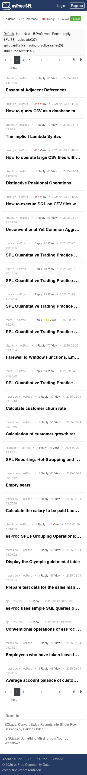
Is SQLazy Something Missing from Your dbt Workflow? (37, 740)
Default (8, 33)
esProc (24, 78)
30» (14, 67)
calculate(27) (27, 39)
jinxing (10, 103)
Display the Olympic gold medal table (43, 562)
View (52, 78)
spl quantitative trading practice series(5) (33, 45)
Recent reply (61, 33)
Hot (18, 33)
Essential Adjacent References (37, 90)
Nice (27, 33)
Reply (40, 78)
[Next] (81, 64)
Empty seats (19, 485)
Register (77, 5)
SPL (29, 759)
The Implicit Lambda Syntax (34, 136)
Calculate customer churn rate (36, 408)
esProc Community (28, 764)
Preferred (43, 33)
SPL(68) (9, 39)
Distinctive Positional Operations (39, 183)
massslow (12, 396)
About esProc (12, 759)
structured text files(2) (19, 51)
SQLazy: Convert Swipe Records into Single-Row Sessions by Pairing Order (41, 726)
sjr (7, 601)
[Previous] (73, 64)
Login (61, 5)
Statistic (57, 759)
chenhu (10, 78)
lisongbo (11, 447)
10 (60, 59)
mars (9, 243)
